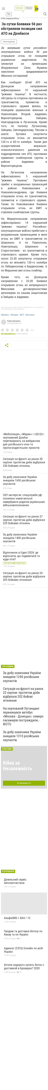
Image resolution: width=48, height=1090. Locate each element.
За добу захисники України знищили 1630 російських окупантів (20, 480)
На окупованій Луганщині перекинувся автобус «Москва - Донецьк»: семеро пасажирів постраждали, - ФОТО (23, 716)
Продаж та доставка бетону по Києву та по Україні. (23, 933)
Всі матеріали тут (24, 783)
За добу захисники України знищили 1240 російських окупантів (22, 677)
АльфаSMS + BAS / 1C (17, 918)
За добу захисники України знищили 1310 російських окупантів (22, 736)
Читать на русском (9, 42)
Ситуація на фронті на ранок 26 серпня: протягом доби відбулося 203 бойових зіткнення (24, 576)
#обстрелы (29, 315)
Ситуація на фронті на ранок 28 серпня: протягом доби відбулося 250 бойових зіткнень (24, 462)
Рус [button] (8, 14)
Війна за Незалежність (17, 765)
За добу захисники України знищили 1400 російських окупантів (20, 538)
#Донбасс (5, 315)
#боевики (14, 315)
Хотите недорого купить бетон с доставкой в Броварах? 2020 (24, 966)
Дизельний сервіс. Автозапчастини (15, 881)
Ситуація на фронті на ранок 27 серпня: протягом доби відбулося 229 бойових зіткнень (24, 520)
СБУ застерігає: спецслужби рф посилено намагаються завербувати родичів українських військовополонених (24, 500)
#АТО (22, 315)
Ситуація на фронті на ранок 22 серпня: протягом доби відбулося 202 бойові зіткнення (23, 695)
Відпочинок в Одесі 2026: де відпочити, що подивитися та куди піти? (21, 556)
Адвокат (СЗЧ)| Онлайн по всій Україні (23, 950)
